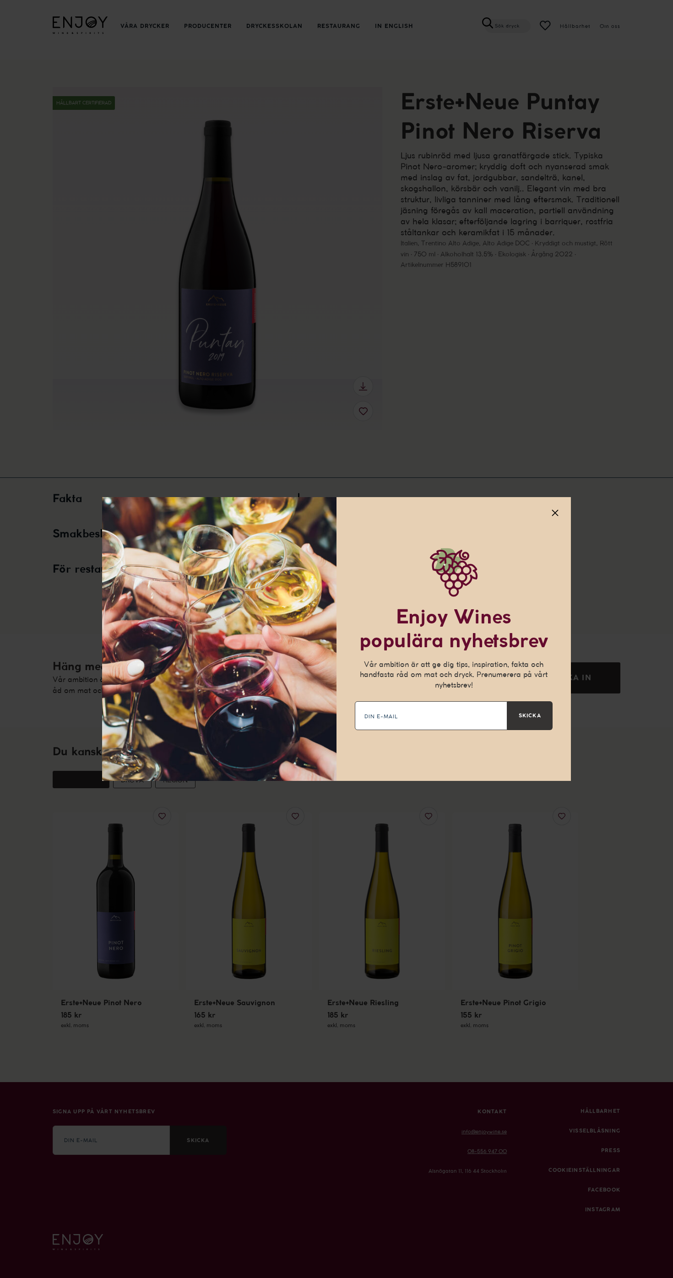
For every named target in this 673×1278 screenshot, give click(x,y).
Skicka (530, 715)
